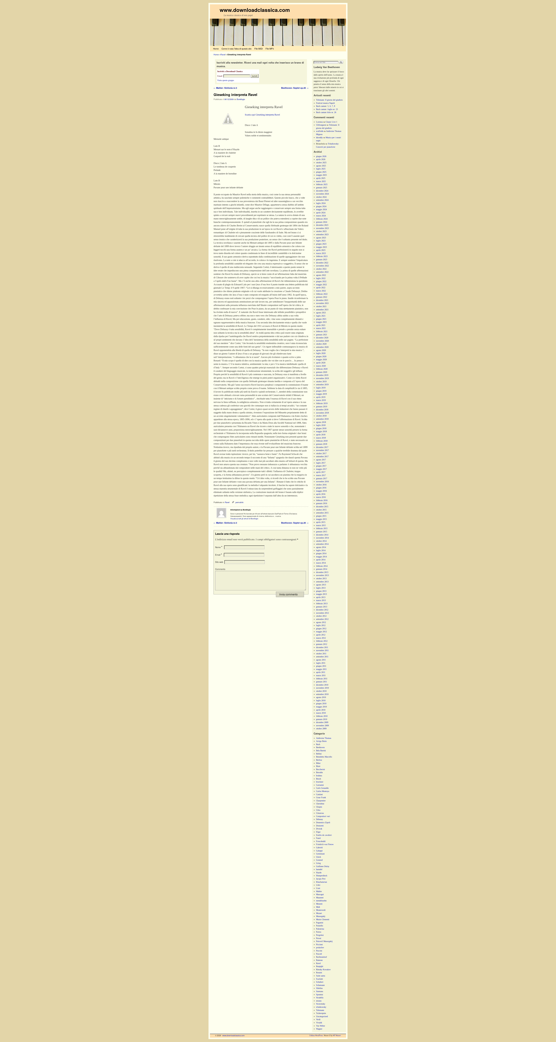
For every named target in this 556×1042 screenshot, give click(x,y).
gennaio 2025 (321, 187)
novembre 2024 (322, 194)
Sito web (219, 562)
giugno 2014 (321, 553)
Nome (218, 547)
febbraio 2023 (322, 256)
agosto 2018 (321, 422)
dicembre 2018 (322, 409)
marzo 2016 (321, 497)
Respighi (319, 966)
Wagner (319, 1029)
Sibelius (319, 988)
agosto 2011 (321, 660)
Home (216, 48)
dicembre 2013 (322, 572)
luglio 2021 (320, 316)
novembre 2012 (322, 613)
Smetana (319, 991)
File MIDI (258, 48)
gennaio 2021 (321, 334)
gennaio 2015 (321, 531)
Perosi (318, 938)
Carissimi (320, 785)
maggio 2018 (321, 431)
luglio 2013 (320, 588)
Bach (318, 744)
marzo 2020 (321, 366)
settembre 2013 (322, 581)
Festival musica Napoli (325, 103)
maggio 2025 (321, 175)
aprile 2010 (320, 710)
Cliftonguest (321, 125)
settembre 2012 (322, 619)
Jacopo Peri (320, 879)
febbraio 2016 (322, 500)
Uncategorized (322, 1016)
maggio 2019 (321, 394)
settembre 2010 (322, 694)
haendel (319, 869)
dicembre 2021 (322, 300)
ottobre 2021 (321, 306)
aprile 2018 (320, 434)
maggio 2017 (321, 469)
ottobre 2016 (321, 485)
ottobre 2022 (321, 269)
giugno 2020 (321, 356)
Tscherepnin (321, 1013)
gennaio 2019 (321, 406)
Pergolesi (320, 935)
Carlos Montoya (322, 791)
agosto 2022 (321, 275)
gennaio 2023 (321, 259)
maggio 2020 (321, 359)
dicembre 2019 (322, 375)
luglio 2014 (320, 550)
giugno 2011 (321, 666)
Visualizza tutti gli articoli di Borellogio (244, 518)
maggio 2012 (321, 631)
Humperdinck (321, 875)
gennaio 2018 (321, 444)
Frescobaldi (320, 841)
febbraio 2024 (322, 219)
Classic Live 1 (331, 122)
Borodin (319, 772)
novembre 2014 (322, 538)
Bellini (319, 754)
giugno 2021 (321, 319)
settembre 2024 (322, 200)
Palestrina (320, 929)
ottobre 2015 (321, 510)
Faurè (318, 838)
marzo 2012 (321, 638)
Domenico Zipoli (323, 822)
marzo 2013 (321, 600)
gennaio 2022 (321, 297)
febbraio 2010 (322, 716)
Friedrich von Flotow (325, 844)
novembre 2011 (322, 650)
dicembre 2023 (322, 225)
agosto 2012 (321, 622)
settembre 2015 (322, 513)
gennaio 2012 (321, 644)
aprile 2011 (320, 672)
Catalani (319, 794)
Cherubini (320, 803)
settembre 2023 (322, 234)
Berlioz (319, 760)
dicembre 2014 (322, 535)
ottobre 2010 (321, 691)
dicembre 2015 (322, 506)
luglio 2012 (320, 625)
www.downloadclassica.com (255, 9)
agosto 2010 (321, 697)
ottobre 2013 (321, 578)
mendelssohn (321, 900)
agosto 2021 (321, 312)
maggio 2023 (321, 247)
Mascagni (320, 894)
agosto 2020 (321, 350)
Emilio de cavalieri (324, 835)
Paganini (319, 922)
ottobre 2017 (321, 453)
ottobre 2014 (321, 541)
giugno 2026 (321, 156)
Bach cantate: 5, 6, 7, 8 (325, 106)
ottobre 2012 (321, 616)
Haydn (318, 872)
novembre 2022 (322, 266)
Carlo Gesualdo (322, 788)
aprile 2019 (320, 397)
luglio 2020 (320, 353)
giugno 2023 (321, 244)
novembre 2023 (322, 228)
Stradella (319, 997)
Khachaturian (321, 882)
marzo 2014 (321, 563)
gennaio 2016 (321, 503)
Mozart (319, 913)
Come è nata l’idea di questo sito (237, 48)
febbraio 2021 (322, 331)
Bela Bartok (321, 750)
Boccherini (320, 769)
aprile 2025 (320, 178)
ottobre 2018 (321, 416)
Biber (318, 763)
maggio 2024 (321, 209)
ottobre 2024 (321, 197)
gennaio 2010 (321, 719)
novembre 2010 (322, 688)
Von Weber (320, 1026)
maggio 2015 (321, 519)
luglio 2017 (320, 463)
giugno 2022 (321, 281)
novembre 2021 (322, 303)
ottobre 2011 (321, 653)
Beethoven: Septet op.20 (294, 87)
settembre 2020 (322, 347)
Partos (318, 932)
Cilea (318, 810)
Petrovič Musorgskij (324, 941)
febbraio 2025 (322, 184)
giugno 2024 (321, 206)
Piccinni (319, 944)
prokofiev (320, 947)
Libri (318, 885)
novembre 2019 (322, 378)
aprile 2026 (320, 159)
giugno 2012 (321, 628)
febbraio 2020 (322, 369)
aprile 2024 (320, 212)
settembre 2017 (322, 456)
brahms (319, 775)
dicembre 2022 (322, 263)
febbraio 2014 (322, 566)
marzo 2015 (321, 525)
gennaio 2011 (321, 681)
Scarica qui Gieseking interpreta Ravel (262, 114)
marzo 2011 (321, 675)
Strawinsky (320, 1004)
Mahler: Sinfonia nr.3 (225, 87)
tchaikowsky (321, 1007)
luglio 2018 (320, 425)
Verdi (318, 1019)
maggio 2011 (321, 669)
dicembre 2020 (322, 337)
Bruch (318, 779)
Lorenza (319, 122)
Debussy (319, 819)
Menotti (319, 904)
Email (218, 554)
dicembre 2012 (322, 610)
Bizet (318, 766)
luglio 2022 (320, 278)
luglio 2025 (320, 169)
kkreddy (319, 137)
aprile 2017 (320, 472)
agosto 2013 (321, 585)
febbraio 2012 (322, 641)
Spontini (319, 994)
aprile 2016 (320, 494)
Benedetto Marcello (324, 757)
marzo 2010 (321, 713)
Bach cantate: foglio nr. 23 (327, 109)
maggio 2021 (321, 322)
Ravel (223, 54)
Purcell (319, 954)
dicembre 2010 (322, 685)
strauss (318, 1001)
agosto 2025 (321, 166)
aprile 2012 (320, 635)
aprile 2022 (320, 287)
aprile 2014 (320, 559)
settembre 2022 (322, 272)
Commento (220, 569)
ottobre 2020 (321, 344)
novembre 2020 (322, 341)
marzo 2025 (321, 181)
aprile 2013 (320, 597)
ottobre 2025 (321, 162)
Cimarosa (320, 813)
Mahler (319, 891)
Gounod (319, 860)
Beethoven (320, 747)
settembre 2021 (322, 309)
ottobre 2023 (321, 231)
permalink (239, 502)
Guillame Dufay (322, 866)
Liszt (318, 888)
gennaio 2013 (321, 607)
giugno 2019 (321, 391)
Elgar (318, 832)
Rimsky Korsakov (323, 969)
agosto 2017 (321, 459)
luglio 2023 (320, 241)
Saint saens (320, 976)
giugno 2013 (321, 591)
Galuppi (319, 851)
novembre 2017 (322, 450)
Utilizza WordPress (316, 1035)
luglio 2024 (320, 203)
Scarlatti (319, 979)
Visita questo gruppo (225, 80)
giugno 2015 (321, 516)
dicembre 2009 (322, 722)
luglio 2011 (320, 663)
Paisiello (319, 925)
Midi (318, 907)
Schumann (320, 985)
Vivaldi (319, 1022)
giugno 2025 (321, 172)
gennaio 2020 (321, 372)
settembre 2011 (322, 656)
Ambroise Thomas (323, 738)
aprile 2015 (320, 522)
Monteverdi (320, 910)
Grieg (318, 863)
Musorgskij (320, 916)
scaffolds (319, 131)
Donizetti (320, 825)
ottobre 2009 (321, 728)
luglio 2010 (320, 700)
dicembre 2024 (322, 191)
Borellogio (241, 99)
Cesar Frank (321, 797)
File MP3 (270, 48)
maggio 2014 (321, 556)
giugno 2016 (321, 488)
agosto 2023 (321, 237)
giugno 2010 (321, 703)
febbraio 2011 (321, 678)
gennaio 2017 (321, 478)
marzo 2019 (321, 400)
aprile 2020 (320, 363)
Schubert (319, 982)
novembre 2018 (322, 413)
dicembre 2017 (322, 447)
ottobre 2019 (321, 381)
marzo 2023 (321, 253)
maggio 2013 (321, 594)
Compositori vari (323, 816)
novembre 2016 (322, 481)
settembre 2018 (322, 419)
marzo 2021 (321, 328)
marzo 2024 (321, 215)
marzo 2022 (321, 291)
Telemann (320, 1010)
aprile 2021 (320, 325)
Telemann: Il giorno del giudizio (329, 100)
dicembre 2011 (322, 647)
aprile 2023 (320, 250)
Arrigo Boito (321, 741)
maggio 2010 (321, 707)
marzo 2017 (321, 475)
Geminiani (320, 854)
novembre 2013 (322, 575)
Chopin (319, 807)
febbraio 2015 (322, 528)
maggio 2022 (321, 284)
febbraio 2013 (322, 603)
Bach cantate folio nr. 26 (326, 112)
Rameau (319, 960)
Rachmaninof (321, 957)
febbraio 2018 (322, 441)
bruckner (319, 782)
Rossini (319, 972)
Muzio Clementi (322, 919)
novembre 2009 (322, 725)
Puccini (319, 951)
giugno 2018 (321, 428)
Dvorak (319, 829)
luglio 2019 (320, 388)
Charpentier (321, 800)
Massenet (319, 897)
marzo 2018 (321, 438)
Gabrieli (319, 847)
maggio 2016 (321, 491)
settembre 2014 (322, 544)
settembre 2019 (322, 384)
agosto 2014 (321, 547)
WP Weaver (337, 1035)
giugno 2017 (321, 466)
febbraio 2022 (322, 294)
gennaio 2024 (321, 222)
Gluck (318, 857)
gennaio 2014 (321, 569)
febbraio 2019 (322, 403)
